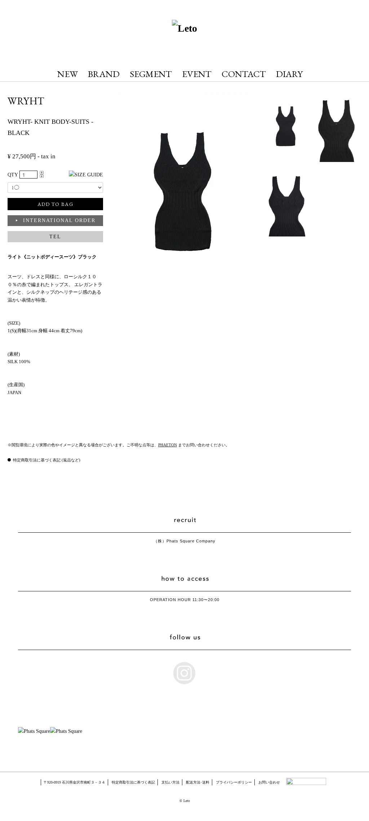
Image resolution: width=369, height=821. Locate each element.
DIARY (289, 74)
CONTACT (244, 74)
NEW (67, 74)
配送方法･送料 (197, 782)
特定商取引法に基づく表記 (133, 782)
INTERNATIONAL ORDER (59, 220)
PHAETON (167, 445)
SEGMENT (151, 74)
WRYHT (26, 100)
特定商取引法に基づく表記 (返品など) (46, 460)
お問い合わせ (269, 782)
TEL (55, 236)
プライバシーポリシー (234, 782)
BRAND (104, 74)
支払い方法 (170, 782)
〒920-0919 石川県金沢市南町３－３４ (74, 782)
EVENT (197, 74)
